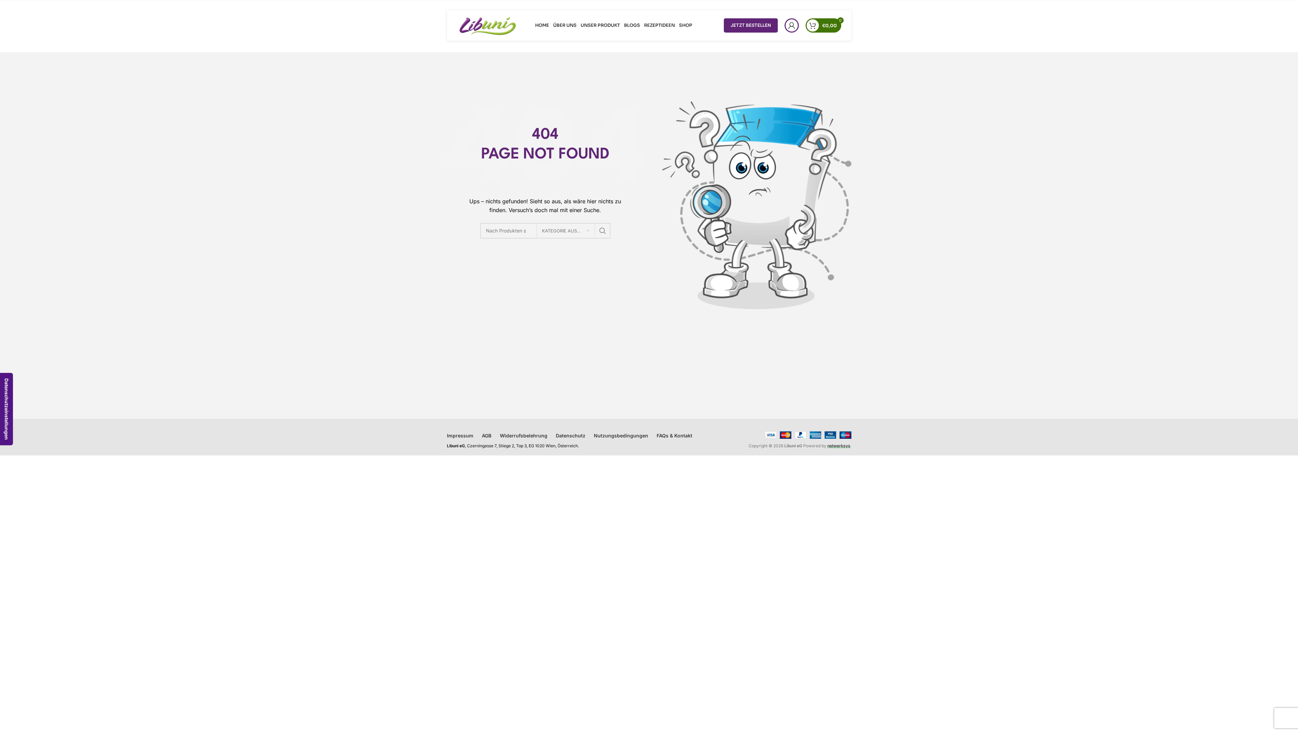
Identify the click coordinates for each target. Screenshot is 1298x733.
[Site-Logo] (487, 24)
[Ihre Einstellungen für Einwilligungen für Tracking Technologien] (6, 409)
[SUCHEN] (602, 231)
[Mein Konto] (791, 25)
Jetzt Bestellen (751, 25)
